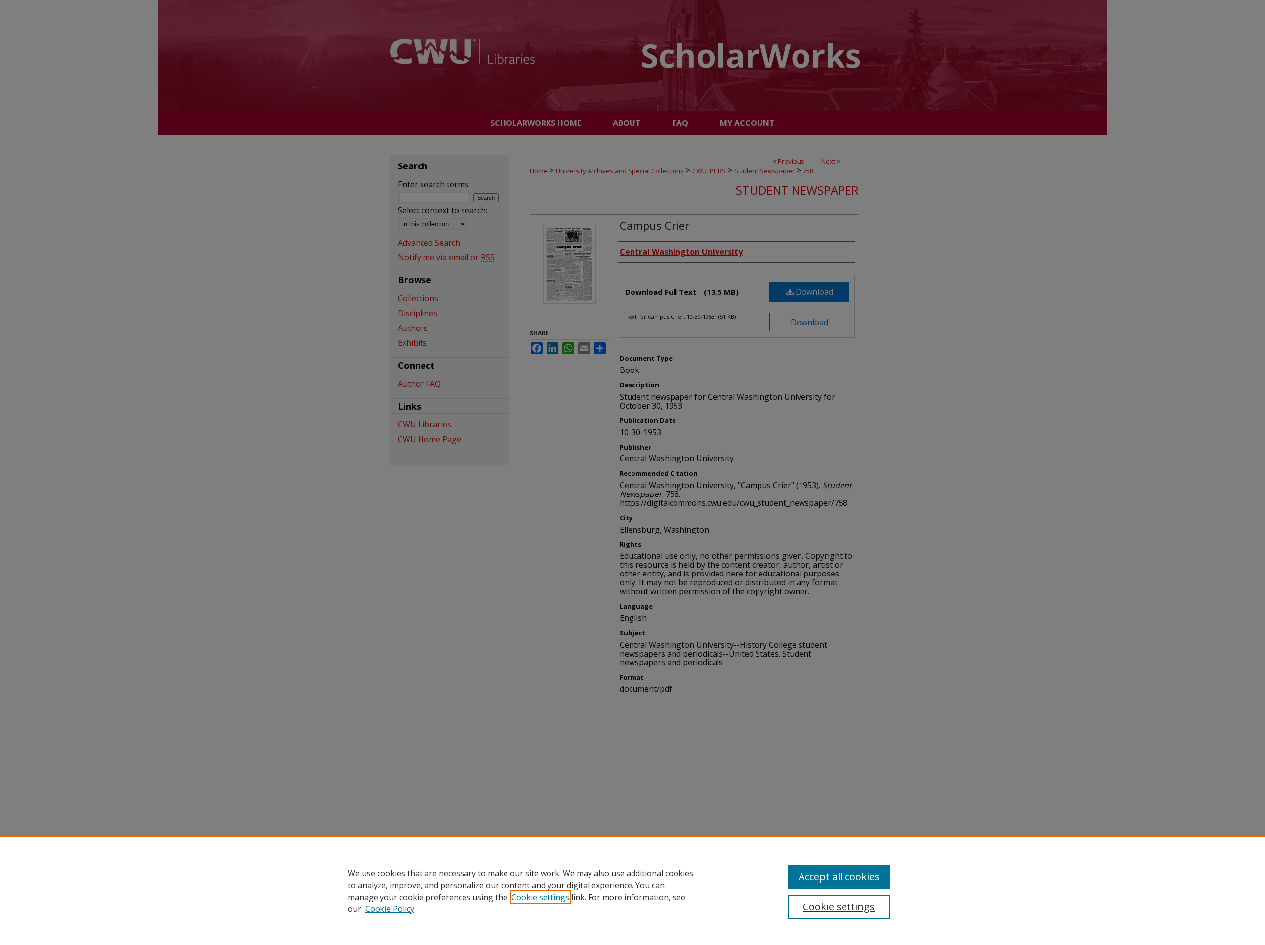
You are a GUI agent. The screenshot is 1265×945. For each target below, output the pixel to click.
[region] (632, 890)
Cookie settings (540, 897)
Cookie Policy (389, 909)
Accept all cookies (839, 876)
